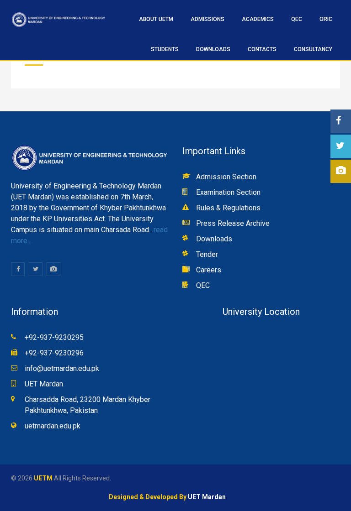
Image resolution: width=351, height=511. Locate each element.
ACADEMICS (258, 19)
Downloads (213, 49)
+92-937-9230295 (54, 337)
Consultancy (313, 49)
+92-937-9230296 (54, 353)
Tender (207, 254)
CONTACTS (262, 49)
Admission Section (226, 176)
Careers (208, 270)
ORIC (325, 19)
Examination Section (228, 192)
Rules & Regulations (228, 207)
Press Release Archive (233, 223)
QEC (203, 285)
